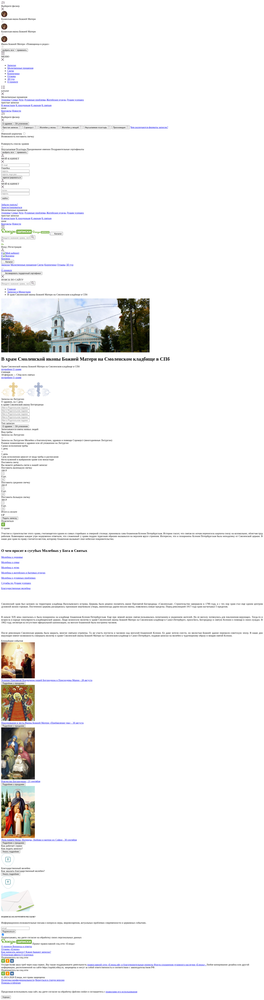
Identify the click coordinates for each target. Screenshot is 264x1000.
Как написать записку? (13, 952)
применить (22, 50)
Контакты (6, 111)
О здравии (7, 123)
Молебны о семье (10, 562)
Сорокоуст (29, 127)
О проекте (12, 81)
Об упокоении (21, 123)
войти (5, 198)
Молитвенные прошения (20, 68)
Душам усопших (75, 100)
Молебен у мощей (70, 127)
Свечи (10, 70)
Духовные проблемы (35, 100)
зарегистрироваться (11, 177)
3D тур (11, 79)
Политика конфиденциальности (18, 980)
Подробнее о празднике (13, 683)
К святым (46, 105)
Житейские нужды (56, 100)
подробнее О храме (11, 369)
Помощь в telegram (11, 983)
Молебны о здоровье (12, 557)
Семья (14, 100)
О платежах (27, 954)
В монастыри (8, 105)
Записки (11, 65)
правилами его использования (121, 991)
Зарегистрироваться (11, 207)
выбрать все (8, 50)
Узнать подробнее (10, 851)
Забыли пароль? (9, 204)
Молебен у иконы (48, 127)
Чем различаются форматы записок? (149, 127)
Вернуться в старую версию (49, 980)
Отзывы (11, 76)
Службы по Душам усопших (16, 583)
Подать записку (9, 518)
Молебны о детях (10, 567)
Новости (16, 111)
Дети (21, 100)
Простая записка (10, 127)
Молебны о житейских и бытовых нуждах (23, 572)
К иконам (36, 105)
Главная (11, 289)
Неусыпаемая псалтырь (96, 127)
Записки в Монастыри (19, 292)
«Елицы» (15, 949)
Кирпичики (13, 73)
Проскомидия (119, 127)
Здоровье (6, 100)
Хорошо (6, 997)
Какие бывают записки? (38, 952)
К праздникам (23, 105)
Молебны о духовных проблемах (18, 578)
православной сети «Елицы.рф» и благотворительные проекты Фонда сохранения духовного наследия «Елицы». (146, 964)
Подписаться (8, 931)
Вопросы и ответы (22, 946)
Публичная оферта (11, 954)
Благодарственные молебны (16, 588)
